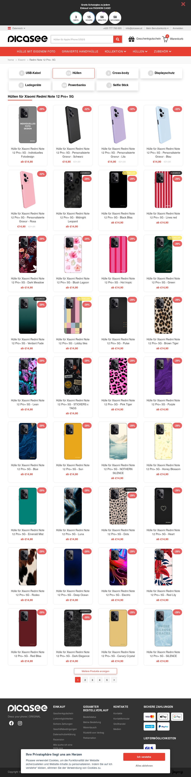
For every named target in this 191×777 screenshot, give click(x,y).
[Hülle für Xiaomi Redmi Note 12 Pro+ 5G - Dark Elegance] (73, 628)
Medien (117, 729)
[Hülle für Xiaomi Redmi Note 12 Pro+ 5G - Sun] (73, 441)
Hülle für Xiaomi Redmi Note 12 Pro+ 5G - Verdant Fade (27, 341)
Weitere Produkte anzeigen (95, 671)
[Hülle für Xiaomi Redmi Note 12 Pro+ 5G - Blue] (27, 441)
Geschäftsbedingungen (65, 729)
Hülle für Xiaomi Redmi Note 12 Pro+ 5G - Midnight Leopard (73, 217)
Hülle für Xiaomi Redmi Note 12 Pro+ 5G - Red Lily (163, 593)
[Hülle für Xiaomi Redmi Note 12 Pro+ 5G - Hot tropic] (118, 254)
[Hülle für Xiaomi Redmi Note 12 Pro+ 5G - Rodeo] (27, 567)
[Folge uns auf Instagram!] (20, 722)
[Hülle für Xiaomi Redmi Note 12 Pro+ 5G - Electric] (118, 567)
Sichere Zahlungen (63, 723)
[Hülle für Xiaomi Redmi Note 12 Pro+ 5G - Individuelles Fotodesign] (27, 124)
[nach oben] (5, 772)
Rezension (58, 739)
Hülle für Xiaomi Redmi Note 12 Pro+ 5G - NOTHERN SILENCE (118, 469)
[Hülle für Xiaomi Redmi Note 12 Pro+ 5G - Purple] (163, 376)
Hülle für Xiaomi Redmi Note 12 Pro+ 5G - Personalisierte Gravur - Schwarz (73, 152)
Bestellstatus (89, 716)
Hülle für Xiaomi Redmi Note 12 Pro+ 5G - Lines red (163, 215)
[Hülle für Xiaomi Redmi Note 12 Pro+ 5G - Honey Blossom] (163, 441)
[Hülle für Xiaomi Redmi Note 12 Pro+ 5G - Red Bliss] (27, 628)
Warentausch (90, 727)
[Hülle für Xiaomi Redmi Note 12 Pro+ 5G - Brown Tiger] (163, 315)
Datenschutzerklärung (64, 734)
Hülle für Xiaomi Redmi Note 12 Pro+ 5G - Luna (73, 532)
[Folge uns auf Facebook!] (11, 722)
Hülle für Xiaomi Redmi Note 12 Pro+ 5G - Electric (118, 593)
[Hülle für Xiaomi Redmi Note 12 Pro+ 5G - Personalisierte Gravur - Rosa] (27, 189)
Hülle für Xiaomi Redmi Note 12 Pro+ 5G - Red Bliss (27, 654)
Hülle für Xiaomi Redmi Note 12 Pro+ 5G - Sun (73, 467)
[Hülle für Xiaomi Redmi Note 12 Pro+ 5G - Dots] (118, 506)
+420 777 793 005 (112, 28)
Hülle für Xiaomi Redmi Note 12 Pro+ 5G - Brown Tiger (163, 341)
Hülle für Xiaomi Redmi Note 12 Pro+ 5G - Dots (118, 532)
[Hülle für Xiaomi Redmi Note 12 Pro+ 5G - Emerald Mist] (27, 506)
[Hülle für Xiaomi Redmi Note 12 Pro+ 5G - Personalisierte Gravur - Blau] (163, 124)
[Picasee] (28, 38)
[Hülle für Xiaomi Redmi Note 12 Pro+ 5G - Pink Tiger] (118, 376)
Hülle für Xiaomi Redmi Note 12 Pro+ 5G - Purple (163, 402)
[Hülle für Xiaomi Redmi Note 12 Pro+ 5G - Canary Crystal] (118, 628)
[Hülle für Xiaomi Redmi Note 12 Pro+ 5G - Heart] (163, 506)
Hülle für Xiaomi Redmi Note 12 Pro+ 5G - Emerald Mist (27, 532)
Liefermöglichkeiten (63, 718)
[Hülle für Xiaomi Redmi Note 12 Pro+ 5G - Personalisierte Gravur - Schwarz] (73, 124)
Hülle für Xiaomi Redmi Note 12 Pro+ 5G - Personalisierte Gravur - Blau (163, 152)
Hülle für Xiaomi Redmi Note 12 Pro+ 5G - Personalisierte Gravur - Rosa (27, 217)
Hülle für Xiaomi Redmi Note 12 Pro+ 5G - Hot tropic (118, 280)
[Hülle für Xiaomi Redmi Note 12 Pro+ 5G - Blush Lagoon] (73, 254)
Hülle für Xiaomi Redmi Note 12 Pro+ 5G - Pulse (118, 341)
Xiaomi (21, 59)
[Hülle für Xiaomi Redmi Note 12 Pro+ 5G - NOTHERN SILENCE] (118, 441)
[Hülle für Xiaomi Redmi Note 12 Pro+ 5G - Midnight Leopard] (73, 189)
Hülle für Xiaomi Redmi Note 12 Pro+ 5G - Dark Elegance (73, 654)
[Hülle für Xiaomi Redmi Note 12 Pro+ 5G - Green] (163, 254)
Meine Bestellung (92, 722)
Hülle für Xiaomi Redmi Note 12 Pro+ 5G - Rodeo (27, 593)
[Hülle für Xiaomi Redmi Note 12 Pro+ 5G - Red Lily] (163, 567)
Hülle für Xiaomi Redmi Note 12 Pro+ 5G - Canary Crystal (118, 654)
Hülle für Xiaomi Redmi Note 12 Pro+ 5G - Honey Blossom (163, 467)
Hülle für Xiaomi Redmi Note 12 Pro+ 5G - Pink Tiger (118, 402)
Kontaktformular (121, 718)
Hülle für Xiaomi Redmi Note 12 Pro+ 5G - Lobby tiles (73, 341)
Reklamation (89, 737)
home (11, 59)
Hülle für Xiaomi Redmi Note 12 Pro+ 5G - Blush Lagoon (73, 280)
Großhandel (119, 723)
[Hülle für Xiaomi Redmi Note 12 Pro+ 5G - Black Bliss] (118, 189)
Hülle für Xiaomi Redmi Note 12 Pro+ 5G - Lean (27, 402)
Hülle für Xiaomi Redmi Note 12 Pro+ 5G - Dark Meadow (27, 280)
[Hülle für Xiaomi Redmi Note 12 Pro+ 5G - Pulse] (118, 315)
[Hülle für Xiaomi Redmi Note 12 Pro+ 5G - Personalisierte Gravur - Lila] (118, 124)
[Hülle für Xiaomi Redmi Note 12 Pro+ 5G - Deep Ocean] (73, 567)
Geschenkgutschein (63, 713)
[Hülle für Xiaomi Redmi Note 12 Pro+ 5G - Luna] (73, 506)
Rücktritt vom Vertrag (93, 732)
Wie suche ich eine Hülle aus (62, 746)
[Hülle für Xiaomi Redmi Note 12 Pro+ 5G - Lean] (27, 376)
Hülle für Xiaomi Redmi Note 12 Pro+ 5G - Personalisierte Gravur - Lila (118, 152)
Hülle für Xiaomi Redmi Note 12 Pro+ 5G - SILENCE (163, 654)
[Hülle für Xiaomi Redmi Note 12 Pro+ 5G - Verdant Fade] (27, 315)
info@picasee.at (134, 28)
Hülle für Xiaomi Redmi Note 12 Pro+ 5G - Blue (27, 467)
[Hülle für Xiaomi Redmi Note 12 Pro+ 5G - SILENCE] (163, 628)
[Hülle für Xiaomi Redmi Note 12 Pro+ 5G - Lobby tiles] (73, 315)
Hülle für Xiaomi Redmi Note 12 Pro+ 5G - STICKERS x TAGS (73, 404)
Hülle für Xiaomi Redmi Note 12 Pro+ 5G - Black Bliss (118, 215)
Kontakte (117, 713)
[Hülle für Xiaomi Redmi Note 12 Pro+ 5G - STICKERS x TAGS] (73, 376)
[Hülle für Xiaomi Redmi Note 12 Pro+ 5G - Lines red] (163, 189)
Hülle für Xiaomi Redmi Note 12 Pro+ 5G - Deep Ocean (73, 593)
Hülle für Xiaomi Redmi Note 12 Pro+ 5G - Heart (163, 532)
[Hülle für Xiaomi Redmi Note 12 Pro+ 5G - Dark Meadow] (27, 254)
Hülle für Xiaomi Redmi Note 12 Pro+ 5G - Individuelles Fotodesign (27, 152)
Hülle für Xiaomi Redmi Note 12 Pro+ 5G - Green (163, 280)
